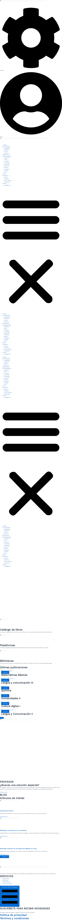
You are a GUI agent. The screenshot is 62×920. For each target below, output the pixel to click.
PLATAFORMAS (6, 146)
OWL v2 (6, 151)
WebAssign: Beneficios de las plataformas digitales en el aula (18, 848)
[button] (31, 250)
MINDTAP (6, 150)
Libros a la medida (7, 883)
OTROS (4, 183)
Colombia (6, 161)
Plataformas (6, 878)
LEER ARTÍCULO (4, 816)
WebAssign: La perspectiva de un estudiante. (13, 830)
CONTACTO (5, 175)
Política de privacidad (13, 914)
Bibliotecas (5, 880)
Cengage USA (7, 185)
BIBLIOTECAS (6, 154)
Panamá (6, 170)
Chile (5, 159)
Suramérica (7, 182)
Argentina (6, 158)
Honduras (6, 166)
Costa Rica (6, 162)
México (6, 167)
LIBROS (4, 145)
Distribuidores (6, 881)
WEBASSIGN (7, 148)
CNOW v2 (6, 153)
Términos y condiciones (14, 918)
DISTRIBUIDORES (7, 156)
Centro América (8, 180)
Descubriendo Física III (6, 811)
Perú (5, 172)
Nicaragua (6, 169)
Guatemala (7, 164)
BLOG (4, 174)
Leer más (5, 672)
